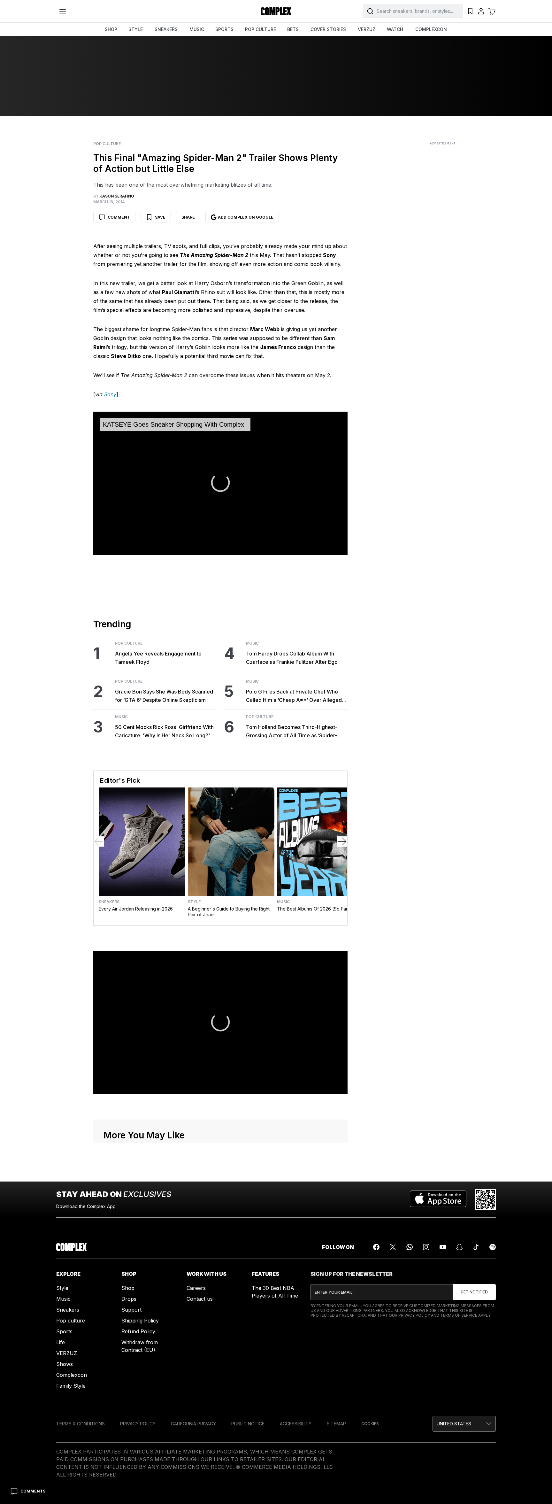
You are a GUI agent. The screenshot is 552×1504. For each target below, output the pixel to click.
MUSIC (196, 29)
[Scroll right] (342, 841)
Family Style (71, 1386)
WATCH (395, 29)
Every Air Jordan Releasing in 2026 (136, 908)
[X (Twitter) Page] (393, 1247)
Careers (196, 1288)
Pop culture (70, 1320)
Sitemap (336, 1423)
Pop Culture (107, 144)
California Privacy (193, 1423)
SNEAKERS (166, 29)
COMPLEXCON (431, 29)
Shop (127, 1288)
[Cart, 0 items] (492, 11)
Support (131, 1309)
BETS (293, 29)
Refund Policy (138, 1331)
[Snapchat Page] (459, 1247)
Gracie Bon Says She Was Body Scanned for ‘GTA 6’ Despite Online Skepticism (164, 695)
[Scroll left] (99, 841)
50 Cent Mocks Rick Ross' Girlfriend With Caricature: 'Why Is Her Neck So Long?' (164, 731)
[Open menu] (62, 11)
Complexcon (71, 1375)
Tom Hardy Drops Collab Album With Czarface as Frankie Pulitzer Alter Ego (292, 657)
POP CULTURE (260, 29)
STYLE (135, 29)
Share (188, 217)
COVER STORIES (328, 29)
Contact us (200, 1299)
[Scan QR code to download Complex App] (485, 1199)
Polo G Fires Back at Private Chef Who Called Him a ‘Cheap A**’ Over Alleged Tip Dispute (294, 696)
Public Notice (247, 1423)
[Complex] (276, 11)
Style (194, 902)
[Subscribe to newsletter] (474, 1292)
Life (60, 1342)
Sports (64, 1331)
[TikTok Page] (476, 1247)
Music (121, 717)
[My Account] (481, 11)
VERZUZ (366, 29)
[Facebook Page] (376, 1247)
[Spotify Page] (492, 1247)
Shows (64, 1364)
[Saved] (470, 11)
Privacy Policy (414, 1315)
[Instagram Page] (426, 1247)
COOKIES (370, 1423)
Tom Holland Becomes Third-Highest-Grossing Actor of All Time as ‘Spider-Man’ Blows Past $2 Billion (291, 732)
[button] (220, 483)
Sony (110, 394)
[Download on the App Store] (438, 1199)
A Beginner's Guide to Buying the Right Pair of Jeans (229, 911)
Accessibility (295, 1423)
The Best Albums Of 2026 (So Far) (313, 908)
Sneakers (109, 902)
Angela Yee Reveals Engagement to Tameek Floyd (158, 657)
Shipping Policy (140, 1320)
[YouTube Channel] (443, 1247)
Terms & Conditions (80, 1423)
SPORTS (224, 29)
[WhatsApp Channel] (409, 1247)
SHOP (111, 29)
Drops (128, 1299)
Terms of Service (458, 1315)
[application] (220, 483)
